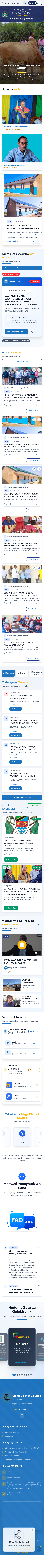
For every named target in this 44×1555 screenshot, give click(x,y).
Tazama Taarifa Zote (15, 268)
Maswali (6, 3)
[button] (22, 1262)
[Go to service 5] (24, 1375)
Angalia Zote (33, 806)
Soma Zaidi (11, 241)
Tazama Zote (34, 1031)
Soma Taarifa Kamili (15, 332)
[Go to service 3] (19, 1375)
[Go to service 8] (31, 1375)
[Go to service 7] (28, 1375)
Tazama (17, 709)
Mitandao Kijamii (18, 3)
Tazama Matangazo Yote (22, 797)
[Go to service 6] (26, 1375)
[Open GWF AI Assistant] (38, 1549)
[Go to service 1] (14, 1375)
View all (38, 925)
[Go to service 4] (22, 1375)
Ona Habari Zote (22, 362)
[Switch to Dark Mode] (25, 3)
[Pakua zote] (34, 1043)
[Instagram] (22, 1415)
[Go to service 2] (17, 1375)
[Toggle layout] (32, 1530)
